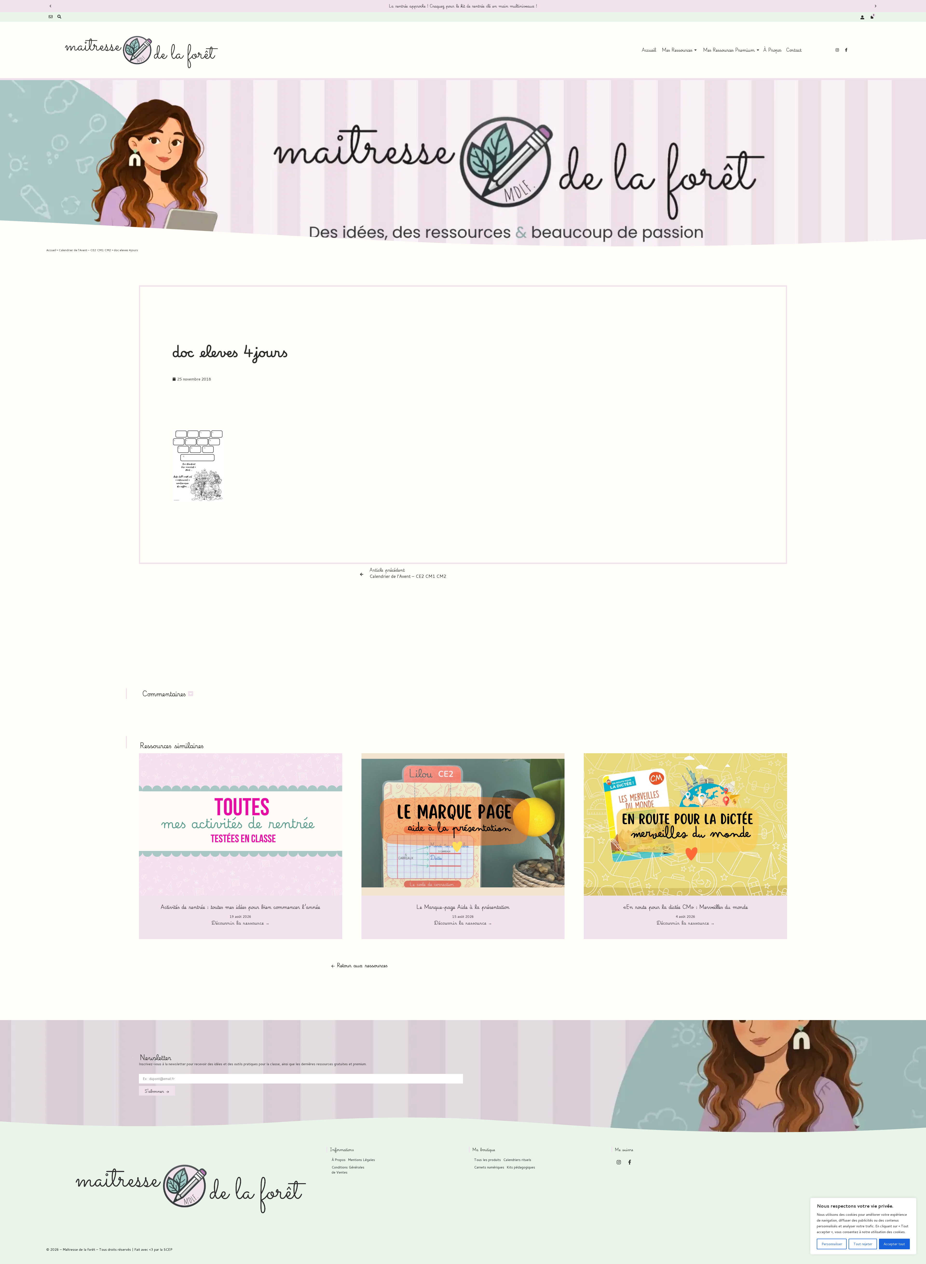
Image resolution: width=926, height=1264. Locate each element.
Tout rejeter (862, 1244)
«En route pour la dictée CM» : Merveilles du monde (685, 907)
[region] (863, 1226)
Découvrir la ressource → (240, 923)
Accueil (51, 250)
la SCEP (166, 1249)
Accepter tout (894, 1244)
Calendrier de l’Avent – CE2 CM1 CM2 (85, 250)
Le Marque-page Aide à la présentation (463, 907)
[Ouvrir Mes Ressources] (695, 50)
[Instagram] (837, 50)
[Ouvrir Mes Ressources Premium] (758, 50)
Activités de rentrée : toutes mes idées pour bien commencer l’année (240, 907)
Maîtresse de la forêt (79, 1249)
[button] (50, 6)
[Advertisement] (463, 411)
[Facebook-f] (846, 50)
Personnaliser (832, 1244)
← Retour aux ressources (359, 965)
